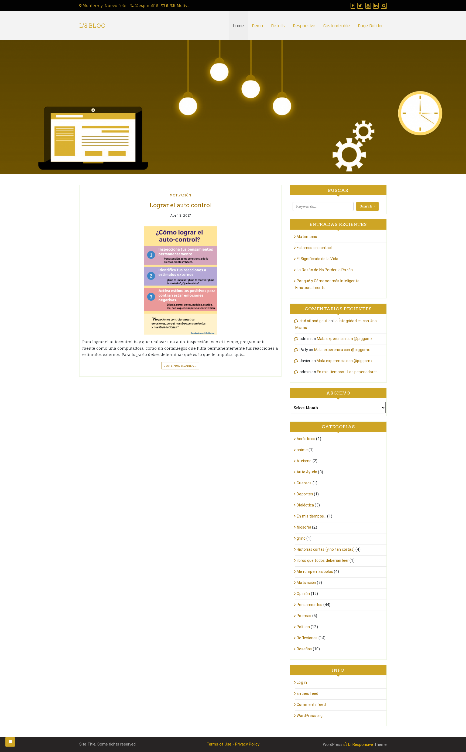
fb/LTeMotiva (177, 5)
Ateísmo (304, 461)
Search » (367, 206)
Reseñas (304, 649)
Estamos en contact (315, 248)
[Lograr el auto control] (180, 280)
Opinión (303, 593)
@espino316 (145, 5)
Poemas (304, 616)
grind (301, 538)
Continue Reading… (180, 365)
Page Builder (370, 26)
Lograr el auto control (180, 205)
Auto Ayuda (307, 472)
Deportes (305, 494)
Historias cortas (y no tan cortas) (326, 549)
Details (278, 26)
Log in (302, 682)
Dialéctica (305, 505)
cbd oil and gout (313, 321)
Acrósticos (306, 439)
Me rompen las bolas (315, 571)
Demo (257, 26)
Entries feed (307, 693)
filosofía (304, 527)
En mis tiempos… (311, 516)
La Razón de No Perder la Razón (325, 270)
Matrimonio (307, 236)
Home (238, 26)
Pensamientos (309, 605)
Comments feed (311, 704)
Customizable (336, 26)
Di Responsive (360, 744)
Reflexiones (307, 638)
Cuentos (304, 483)
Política (303, 627)
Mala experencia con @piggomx (345, 338)
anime (302, 450)
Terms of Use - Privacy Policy (233, 744)
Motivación (180, 195)
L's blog (92, 26)
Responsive (304, 26)
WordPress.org (310, 715)
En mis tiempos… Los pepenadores (347, 372)
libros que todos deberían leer (323, 560)
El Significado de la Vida (317, 259)
